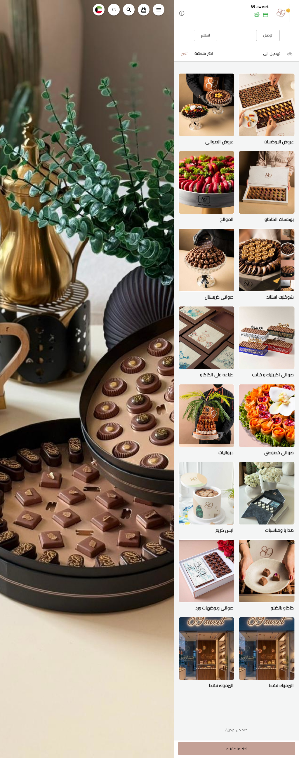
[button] (236, 13)
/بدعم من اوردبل (236, 730)
